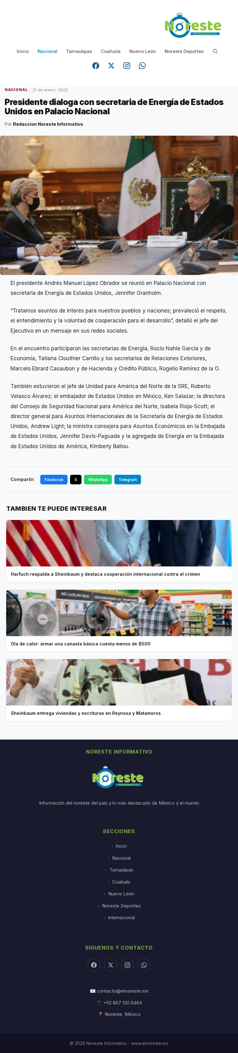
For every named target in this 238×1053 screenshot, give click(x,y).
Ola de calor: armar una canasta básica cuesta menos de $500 (81, 643)
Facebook (54, 479)
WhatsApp (98, 479)
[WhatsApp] (142, 65)
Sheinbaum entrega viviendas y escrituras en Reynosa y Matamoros (86, 713)
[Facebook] (95, 65)
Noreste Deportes (184, 51)
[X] (110, 965)
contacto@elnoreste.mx (122, 991)
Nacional (47, 51)
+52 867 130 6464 (122, 1003)
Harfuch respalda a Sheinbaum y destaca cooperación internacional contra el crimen (105, 574)
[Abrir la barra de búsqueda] (215, 51)
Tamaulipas (79, 51)
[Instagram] (126, 65)
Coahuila (111, 51)
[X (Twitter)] (111, 65)
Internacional (121, 917)
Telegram (128, 479)
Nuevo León (142, 51)
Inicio (23, 51)
